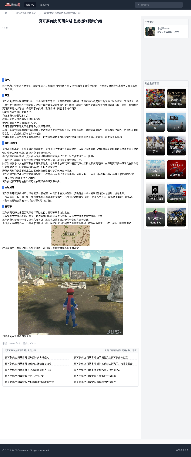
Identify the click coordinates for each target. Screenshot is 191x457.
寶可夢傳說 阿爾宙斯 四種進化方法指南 (95, 376)
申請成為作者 (182, 450)
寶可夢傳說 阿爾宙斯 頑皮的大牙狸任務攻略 (28, 363)
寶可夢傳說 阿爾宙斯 (26, 12)
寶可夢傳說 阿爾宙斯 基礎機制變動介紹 (62, 12)
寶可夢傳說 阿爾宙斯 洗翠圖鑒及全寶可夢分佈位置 (101, 357)
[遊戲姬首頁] (6, 12)
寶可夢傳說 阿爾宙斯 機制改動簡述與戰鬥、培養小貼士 (103, 363)
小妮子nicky (163, 28)
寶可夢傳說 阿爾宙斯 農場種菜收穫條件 (95, 382)
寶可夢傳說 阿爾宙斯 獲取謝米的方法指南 (27, 357)
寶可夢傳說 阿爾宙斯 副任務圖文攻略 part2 (97, 369)
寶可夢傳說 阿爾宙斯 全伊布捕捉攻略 (24, 376)
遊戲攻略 (30, 4)
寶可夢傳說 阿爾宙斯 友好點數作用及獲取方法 (29, 382)
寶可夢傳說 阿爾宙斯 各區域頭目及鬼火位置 (28, 369)
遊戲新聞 (44, 4)
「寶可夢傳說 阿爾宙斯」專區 (123, 350)
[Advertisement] (70, 54)
